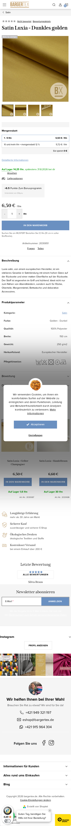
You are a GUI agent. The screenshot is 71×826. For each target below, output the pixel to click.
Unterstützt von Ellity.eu (14, 193)
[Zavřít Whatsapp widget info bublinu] (50, 810)
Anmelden (55, 601)
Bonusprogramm (33, 188)
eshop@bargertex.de (38, 719)
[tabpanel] (18, 457)
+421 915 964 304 (38, 727)
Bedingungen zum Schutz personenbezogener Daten (38, 615)
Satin (64, 313)
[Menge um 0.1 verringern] (5, 213)
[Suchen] (54, 4)
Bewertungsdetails (42, 21)
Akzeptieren (37, 424)
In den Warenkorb (35, 225)
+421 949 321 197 (38, 712)
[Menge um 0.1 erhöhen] (19, 213)
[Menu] (4, 4)
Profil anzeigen (38, 645)
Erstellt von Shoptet (37, 806)
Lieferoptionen (15, 178)
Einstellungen (35, 435)
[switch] (7, 821)
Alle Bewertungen (35, 574)
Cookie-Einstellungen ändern (35, 800)
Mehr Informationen (41, 411)
